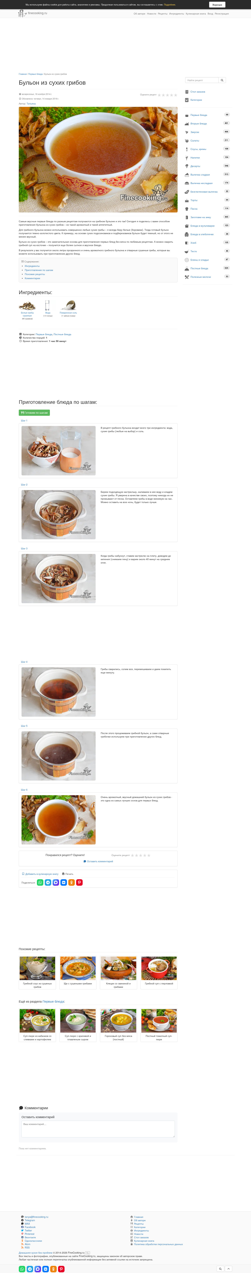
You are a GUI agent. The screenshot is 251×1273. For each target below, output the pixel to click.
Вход (210, 13)
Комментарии (32, 278)
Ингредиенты (176, 13)
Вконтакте (30, 1237)
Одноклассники (33, 1240)
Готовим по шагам (36, 413)
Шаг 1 (24, 420)
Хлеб (209, 242)
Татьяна (31, 103)
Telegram (30, 1220)
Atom (27, 1244)
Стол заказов (198, 91)
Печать (69, 873)
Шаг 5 (24, 725)
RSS (27, 1247)
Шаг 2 (24, 484)
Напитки (209, 157)
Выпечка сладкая (209, 174)
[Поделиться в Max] (56, 882)
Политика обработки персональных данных (158, 1244)
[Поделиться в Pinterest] (79, 882)
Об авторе (139, 13)
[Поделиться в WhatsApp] (40, 882)
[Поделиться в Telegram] (48, 882)
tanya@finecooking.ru (36, 1216)
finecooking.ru (37, 13)
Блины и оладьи (209, 259)
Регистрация (222, 13)
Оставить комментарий (99, 861)
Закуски (209, 132)
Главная (23, 73)
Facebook (30, 1227)
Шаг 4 (24, 661)
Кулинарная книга (196, 13)
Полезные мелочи (209, 276)
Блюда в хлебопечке (209, 234)
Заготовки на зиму (209, 217)
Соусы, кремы (209, 149)
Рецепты (163, 13)
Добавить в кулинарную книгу (41, 873)
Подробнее (169, 4)
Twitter (28, 1230)
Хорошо (217, 4)
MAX (27, 1223)
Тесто (209, 251)
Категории (196, 99)
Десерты (209, 166)
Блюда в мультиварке (209, 225)
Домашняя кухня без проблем (35, 1252)
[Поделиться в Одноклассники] (71, 882)
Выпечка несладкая (209, 183)
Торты (209, 200)
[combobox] (202, 80)
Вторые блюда (209, 123)
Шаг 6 (24, 789)
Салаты (209, 140)
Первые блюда (35, 73)
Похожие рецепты (35, 274)
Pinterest (29, 1234)
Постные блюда (62, 334)
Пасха (209, 208)
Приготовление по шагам (39, 270)
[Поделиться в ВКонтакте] (63, 882)
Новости (151, 13)
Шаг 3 (24, 548)
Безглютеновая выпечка (209, 191)
